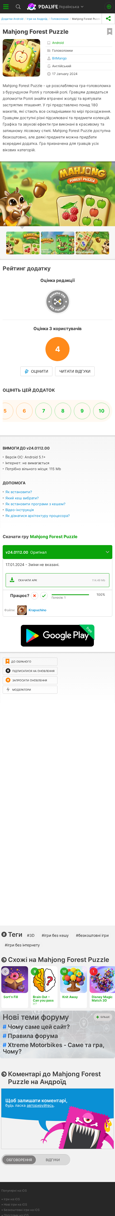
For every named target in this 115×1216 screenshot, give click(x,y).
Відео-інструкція (19, 510)
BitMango (59, 58)
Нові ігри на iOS (15, 1204)
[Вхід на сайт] (109, 7)
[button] (58, 243)
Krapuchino (37, 610)
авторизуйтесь (40, 1105)
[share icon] (108, 18)
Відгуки (53, 1160)
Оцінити (39, 371)
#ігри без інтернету (22, 945)
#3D (30, 935)
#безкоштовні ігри (92, 935)
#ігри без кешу (55, 935)
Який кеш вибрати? (22, 498)
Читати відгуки (74, 371)
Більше (105, 1016)
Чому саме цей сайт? (36, 1027)
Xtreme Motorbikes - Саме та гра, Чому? (54, 1048)
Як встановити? (18, 492)
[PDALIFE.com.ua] (43, 6)
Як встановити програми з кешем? (35, 504)
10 (101, 411)
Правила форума (30, 1036)
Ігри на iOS (12, 1199)
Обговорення (19, 1160)
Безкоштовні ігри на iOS (22, 1210)
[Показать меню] (6, 6)
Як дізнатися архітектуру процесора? (37, 515)
